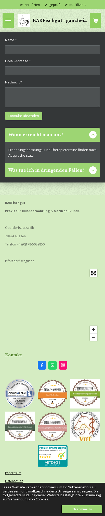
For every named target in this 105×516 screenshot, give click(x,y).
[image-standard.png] (85, 393)
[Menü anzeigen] (8, 20)
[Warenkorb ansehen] (95, 20)
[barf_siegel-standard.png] (52, 393)
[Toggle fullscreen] (93, 273)
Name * (11, 40)
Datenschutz (14, 481)
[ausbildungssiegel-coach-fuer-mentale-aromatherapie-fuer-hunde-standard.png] (20, 393)
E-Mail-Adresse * (18, 61)
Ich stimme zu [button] (82, 509)
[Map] (52, 305)
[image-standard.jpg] (20, 426)
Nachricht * (13, 82)
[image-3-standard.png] (52, 426)
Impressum (13, 473)
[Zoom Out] (93, 337)
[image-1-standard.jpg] (85, 426)
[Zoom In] (93, 329)
